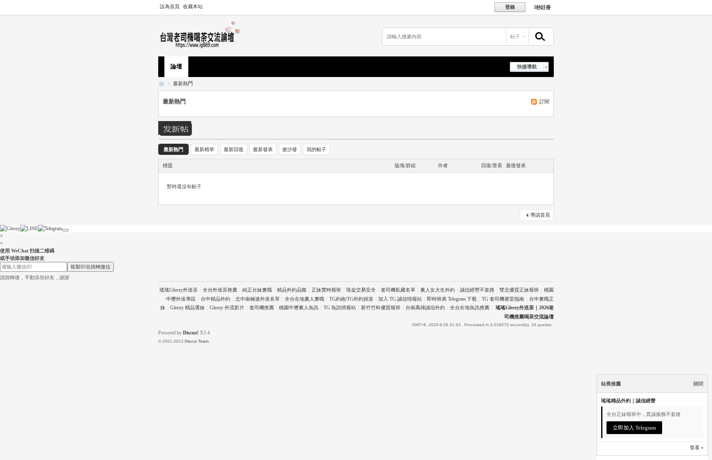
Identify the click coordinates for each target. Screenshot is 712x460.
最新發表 (263, 149)
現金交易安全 (361, 290)
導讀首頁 (540, 215)
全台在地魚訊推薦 (470, 308)
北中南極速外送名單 (257, 299)
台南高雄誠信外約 (425, 308)
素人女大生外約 (437, 290)
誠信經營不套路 (477, 290)
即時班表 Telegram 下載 (452, 299)
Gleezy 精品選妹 (187, 308)
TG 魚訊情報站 (339, 308)
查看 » (696, 448)
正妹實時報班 (326, 290)
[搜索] (539, 37)
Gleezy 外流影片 (227, 308)
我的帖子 (316, 149)
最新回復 (234, 149)
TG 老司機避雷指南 (503, 299)
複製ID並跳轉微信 (90, 267)
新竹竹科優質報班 (380, 308)
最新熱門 (183, 83)
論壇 (176, 66)
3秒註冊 (542, 7)
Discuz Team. (197, 341)
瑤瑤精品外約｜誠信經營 (628, 401)
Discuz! (191, 333)
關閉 (698, 384)
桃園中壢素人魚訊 (299, 308)
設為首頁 (170, 6)
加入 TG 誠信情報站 (400, 299)
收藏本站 (193, 6)
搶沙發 (289, 149)
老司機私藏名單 (398, 290)
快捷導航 (527, 67)
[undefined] (65, 230)
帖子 (515, 37)
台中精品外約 (215, 299)
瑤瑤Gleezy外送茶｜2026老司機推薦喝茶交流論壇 (161, 84)
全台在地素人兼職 (304, 299)
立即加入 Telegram (634, 428)
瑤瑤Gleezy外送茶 (178, 290)
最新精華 (204, 149)
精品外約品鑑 (292, 290)
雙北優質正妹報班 (519, 290)
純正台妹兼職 (257, 290)
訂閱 (544, 102)
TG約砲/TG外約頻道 (351, 299)
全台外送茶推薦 (220, 290)
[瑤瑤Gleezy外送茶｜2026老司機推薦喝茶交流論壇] (202, 48)
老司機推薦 (261, 308)
